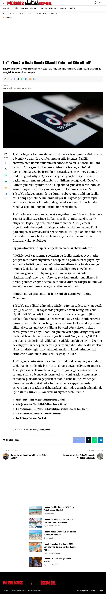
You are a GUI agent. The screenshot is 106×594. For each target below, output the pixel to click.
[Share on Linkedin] (26, 79)
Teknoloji (8, 17)
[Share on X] (18, 79)
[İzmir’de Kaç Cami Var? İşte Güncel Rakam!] (35, 562)
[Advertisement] (53, 484)
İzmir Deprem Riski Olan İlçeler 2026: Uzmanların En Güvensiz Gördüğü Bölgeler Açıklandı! (60, 546)
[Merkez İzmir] (29, 2)
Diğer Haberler (49, 513)
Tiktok (47, 429)
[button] (5, 2)
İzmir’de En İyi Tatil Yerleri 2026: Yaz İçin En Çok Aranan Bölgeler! (59, 508)
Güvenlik (41, 429)
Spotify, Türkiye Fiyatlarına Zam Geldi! (31, 418)
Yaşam (57, 526)
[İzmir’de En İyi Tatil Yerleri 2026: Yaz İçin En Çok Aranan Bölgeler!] (35, 510)
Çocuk (26, 429)
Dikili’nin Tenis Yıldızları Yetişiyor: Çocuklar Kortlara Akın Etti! (40, 399)
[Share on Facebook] (14, 79)
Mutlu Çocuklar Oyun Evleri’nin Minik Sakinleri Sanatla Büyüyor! (41, 404)
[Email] (30, 79)
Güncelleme (33, 429)
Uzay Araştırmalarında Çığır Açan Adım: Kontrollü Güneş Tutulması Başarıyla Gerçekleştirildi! (52, 408)
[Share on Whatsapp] (22, 79)
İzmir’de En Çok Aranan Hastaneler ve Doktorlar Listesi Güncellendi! (58, 521)
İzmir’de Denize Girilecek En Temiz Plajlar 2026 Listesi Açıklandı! (60, 533)
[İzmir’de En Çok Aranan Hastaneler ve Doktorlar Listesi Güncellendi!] (35, 523)
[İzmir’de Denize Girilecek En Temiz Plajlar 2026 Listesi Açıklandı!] (35, 535)
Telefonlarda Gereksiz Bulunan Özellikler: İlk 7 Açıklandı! (38, 413)
